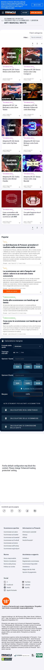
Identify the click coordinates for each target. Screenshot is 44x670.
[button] (12, 528)
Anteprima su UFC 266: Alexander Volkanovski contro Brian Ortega (30, 107)
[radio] (16, 352)
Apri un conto (37, 5)
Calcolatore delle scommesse (24, 418)
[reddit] (28, 510)
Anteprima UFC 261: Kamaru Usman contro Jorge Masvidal (32, 179)
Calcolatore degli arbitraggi (24, 410)
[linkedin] (35, 510)
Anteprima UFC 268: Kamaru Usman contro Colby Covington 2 (32, 72)
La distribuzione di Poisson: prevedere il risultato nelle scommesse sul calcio (20, 246)
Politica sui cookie (9, 8)
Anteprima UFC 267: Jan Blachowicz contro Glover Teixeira (10, 107)
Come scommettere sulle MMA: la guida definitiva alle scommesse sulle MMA (11, 215)
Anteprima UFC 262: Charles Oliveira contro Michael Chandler (11, 179)
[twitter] (20, 510)
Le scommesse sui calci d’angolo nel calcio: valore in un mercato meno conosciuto (19, 273)
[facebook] (12, 510)
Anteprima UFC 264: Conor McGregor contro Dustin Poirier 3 (32, 143)
